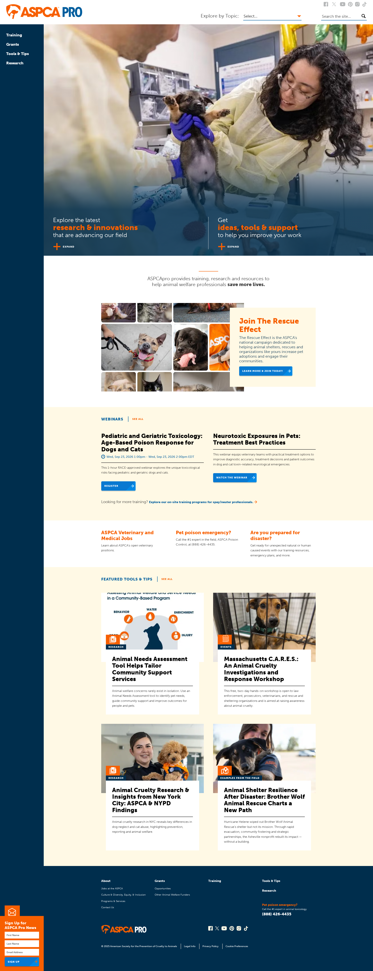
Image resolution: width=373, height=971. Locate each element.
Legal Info (189, 946)
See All (137, 419)
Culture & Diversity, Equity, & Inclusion (123, 894)
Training (14, 35)
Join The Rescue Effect (269, 325)
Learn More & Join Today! (262, 370)
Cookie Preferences (237, 946)
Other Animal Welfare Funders (172, 894)
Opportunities (163, 888)
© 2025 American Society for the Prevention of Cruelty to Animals (139, 946)
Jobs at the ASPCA (112, 888)
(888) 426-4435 (276, 914)
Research (15, 63)
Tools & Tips (17, 53)
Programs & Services (113, 901)
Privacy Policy (210, 946)
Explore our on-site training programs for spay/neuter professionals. (201, 502)
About (106, 881)
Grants (12, 44)
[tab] (126, 232)
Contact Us (107, 907)
